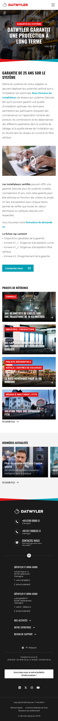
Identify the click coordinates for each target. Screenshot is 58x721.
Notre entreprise (22, 627)
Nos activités (21, 620)
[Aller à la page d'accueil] (15, 5)
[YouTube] (38, 687)
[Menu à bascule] (53, 5)
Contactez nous (14, 268)
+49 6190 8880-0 (23, 580)
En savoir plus (8, 421)
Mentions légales (16, 708)
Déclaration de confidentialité (29, 710)
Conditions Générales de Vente (36, 708)
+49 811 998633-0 (23, 607)
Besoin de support (23, 634)
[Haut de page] (29, 555)
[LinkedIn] (19, 687)
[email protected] (23, 584)
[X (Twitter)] (25, 687)
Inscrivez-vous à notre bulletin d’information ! (29, 674)
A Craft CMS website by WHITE (29, 716)
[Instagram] (32, 687)
